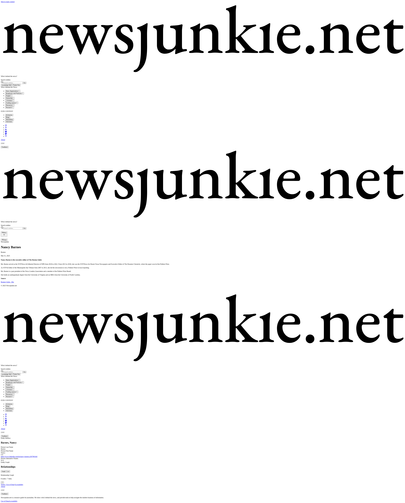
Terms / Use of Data (7, 485)
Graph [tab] (3, 471)
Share (5, 240)
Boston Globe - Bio (7, 282)
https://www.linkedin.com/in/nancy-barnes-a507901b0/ (19, 456)
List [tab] (8, 471)
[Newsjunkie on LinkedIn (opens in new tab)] (6, 130)
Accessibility (19, 485)
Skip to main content (8, 2)
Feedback (5, 147)
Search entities (5, 80)
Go (25, 83)
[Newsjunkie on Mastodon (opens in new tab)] (6, 134)
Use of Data (5, 501)
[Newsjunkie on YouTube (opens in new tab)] (6, 136)
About (3, 140)
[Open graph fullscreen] (2, 482)
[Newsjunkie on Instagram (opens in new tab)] (6, 125)
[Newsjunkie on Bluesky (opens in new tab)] (6, 132)
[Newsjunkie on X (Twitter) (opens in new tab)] (6, 128)
